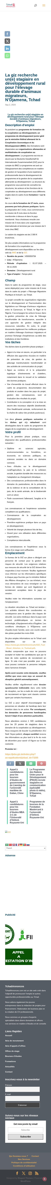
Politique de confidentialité (24, 1162)
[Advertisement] (25, 38)
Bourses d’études (13, 1056)
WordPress (26, 1181)
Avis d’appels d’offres (15, 1046)
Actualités (10, 1066)
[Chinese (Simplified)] (10, 844)
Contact (9, 1072)
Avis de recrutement (14, 1041)
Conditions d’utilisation (24, 1166)
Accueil (8, 1035)
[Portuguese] (24, 844)
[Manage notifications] (44, 1179)
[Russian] (28, 844)
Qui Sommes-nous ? (18, 1156)
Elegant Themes (25, 1178)
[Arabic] (7, 844)
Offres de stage (12, 1051)
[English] (14, 844)
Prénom (8, 1085)
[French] (17, 844)
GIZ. (25, 253)
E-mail (8, 1094)
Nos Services (24, 1159)
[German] (21, 844)
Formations (10, 1061)
